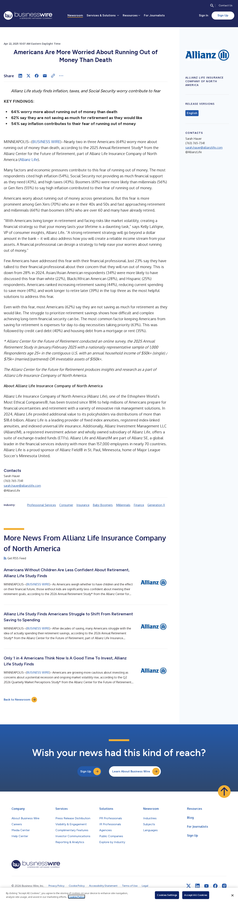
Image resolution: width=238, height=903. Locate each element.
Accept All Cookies (195, 895)
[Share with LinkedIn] (20, 76)
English (192, 113)
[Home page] (28, 15)
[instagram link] (224, 886)
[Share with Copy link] (53, 76)
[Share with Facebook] (37, 76)
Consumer (66, 505)
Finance (139, 505)
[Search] (212, 5)
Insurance (82, 505)
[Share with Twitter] (28, 76)
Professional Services (41, 505)
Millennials (123, 505)
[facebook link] (215, 886)
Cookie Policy (76, 896)
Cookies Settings (167, 895)
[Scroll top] (224, 791)
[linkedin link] (197, 886)
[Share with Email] (45, 76)
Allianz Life (29, 159)
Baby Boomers (103, 505)
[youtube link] (206, 886)
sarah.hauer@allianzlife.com (22, 486)
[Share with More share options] (61, 76)
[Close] (232, 895)
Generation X (156, 505)
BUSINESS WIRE (46, 141)
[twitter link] (188, 886)
